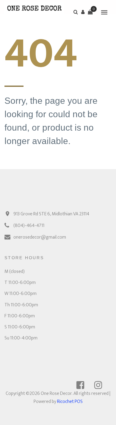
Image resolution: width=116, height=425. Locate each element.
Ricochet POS (70, 402)
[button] (83, 12)
